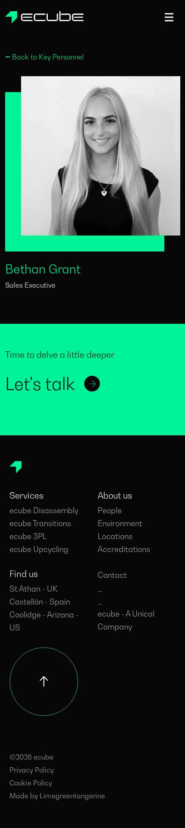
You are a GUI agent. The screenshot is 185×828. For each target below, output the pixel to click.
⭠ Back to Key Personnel (44, 57)
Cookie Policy (30, 782)
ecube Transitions (40, 523)
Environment (120, 523)
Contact (112, 575)
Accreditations (124, 549)
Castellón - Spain (39, 601)
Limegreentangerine (72, 795)
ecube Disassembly (43, 510)
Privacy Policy (31, 770)
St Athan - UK (33, 588)
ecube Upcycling (38, 549)
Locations (115, 536)
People (110, 510)
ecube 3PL (28, 536)
